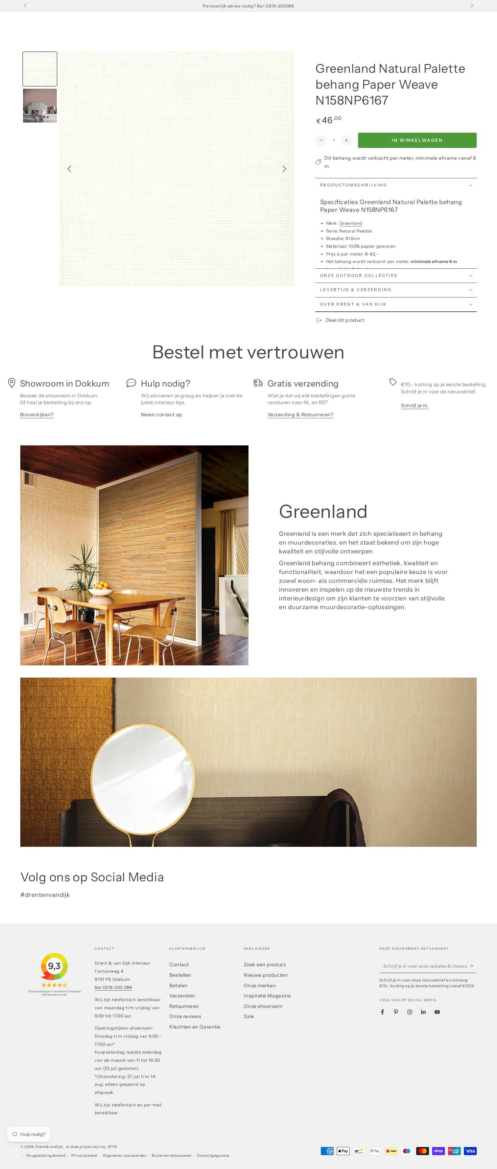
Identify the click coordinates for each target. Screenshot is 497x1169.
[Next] (284, 168)
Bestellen (180, 975)
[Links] (25, 6)
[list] (248, 401)
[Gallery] (157, 168)
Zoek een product (265, 965)
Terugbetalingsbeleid (46, 1155)
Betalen (178, 986)
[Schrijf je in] (473, 966)
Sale (249, 1016)
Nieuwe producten (266, 975)
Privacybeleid (84, 1155)
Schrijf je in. (415, 405)
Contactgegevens (213, 1155)
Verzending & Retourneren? (300, 415)
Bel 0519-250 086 (113, 987)
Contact (179, 965)
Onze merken (260, 986)
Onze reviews (185, 1016)
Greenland (350, 223)
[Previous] (69, 168)
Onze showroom (263, 1006)
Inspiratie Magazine (267, 996)
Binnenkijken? (37, 415)
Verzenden (182, 996)
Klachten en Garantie (194, 1027)
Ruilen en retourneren (171, 1155)
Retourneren (184, 1006)
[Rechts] (471, 6)
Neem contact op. (162, 415)
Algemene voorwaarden (125, 1155)
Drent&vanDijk (50, 1147)
